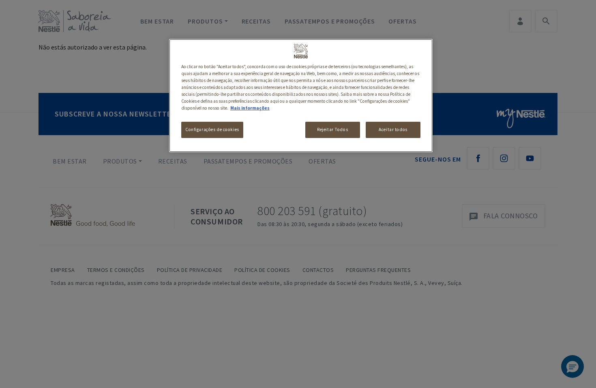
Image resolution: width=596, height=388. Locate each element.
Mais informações (250, 108)
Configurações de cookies (212, 129)
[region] (301, 95)
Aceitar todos (393, 129)
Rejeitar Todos (332, 129)
